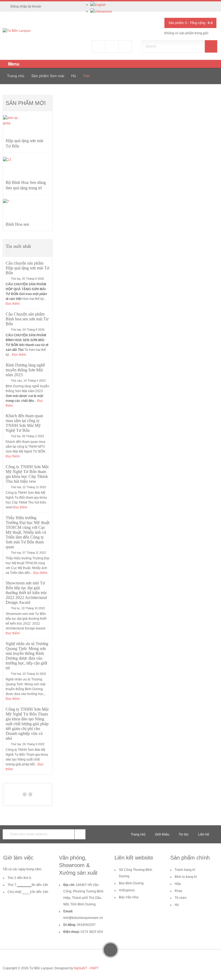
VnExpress (127, 890)
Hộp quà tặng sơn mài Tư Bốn (24, 143)
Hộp (178, 884)
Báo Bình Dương (131, 883)
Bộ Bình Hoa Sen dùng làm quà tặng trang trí (26, 185)
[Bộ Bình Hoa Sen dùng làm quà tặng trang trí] (14, 168)
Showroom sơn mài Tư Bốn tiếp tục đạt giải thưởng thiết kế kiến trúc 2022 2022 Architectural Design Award (26, 593)
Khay (178, 891)
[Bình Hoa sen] (14, 210)
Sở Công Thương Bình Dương (135, 873)
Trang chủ (15, 76)
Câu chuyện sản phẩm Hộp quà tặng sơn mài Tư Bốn (27, 268)
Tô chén (181, 898)
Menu (13, 64)
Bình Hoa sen (17, 224)
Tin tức (184, 834)
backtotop (110, 950)
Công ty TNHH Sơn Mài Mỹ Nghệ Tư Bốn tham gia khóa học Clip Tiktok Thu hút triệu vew (27, 474)
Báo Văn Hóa (129, 897)
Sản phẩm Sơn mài (47, 76)
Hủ (73, 76)
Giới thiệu (162, 834)
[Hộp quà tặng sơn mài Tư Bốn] (14, 126)
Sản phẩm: (177, 23)
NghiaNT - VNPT (86, 968)
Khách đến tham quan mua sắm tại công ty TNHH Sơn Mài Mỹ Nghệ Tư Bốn (24, 423)
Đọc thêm (13, 304)
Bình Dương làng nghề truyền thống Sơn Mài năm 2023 (25, 370)
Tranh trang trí (185, 870)
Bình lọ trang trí (186, 877)
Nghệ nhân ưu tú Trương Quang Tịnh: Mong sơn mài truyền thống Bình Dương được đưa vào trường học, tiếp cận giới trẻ (27, 655)
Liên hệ (203, 834)
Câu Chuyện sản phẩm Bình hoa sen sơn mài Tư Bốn (27, 319)
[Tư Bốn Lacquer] (17, 31)
